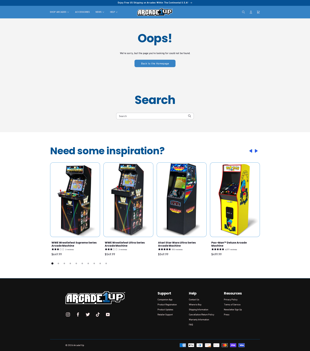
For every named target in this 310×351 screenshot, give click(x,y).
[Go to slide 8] (94, 263)
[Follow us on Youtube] (107, 314)
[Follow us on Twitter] (87, 314)
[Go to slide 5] (76, 263)
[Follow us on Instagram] (68, 314)
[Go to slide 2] (58, 263)
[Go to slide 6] (82, 263)
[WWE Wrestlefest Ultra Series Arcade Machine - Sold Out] (128, 200)
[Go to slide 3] (64, 263)
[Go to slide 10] (106, 263)
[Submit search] (189, 115)
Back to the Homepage (155, 63)
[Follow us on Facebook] (78, 314)
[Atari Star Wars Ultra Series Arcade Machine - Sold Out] (181, 200)
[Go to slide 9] (100, 263)
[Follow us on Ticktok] (97, 314)
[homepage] (155, 12)
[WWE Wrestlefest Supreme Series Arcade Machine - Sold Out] (75, 200)
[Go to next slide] (256, 151)
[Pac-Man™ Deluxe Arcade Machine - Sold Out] (235, 200)
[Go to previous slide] (250, 151)
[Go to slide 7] (88, 263)
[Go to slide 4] (70, 263)
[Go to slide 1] (52, 263)
